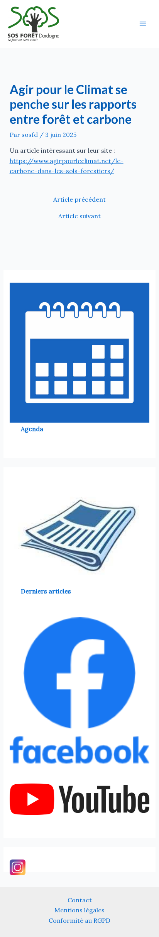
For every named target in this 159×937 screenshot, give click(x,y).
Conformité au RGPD (79, 920)
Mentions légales (79, 910)
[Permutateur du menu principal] (142, 23)
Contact (80, 900)
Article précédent (79, 199)
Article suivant (79, 216)
